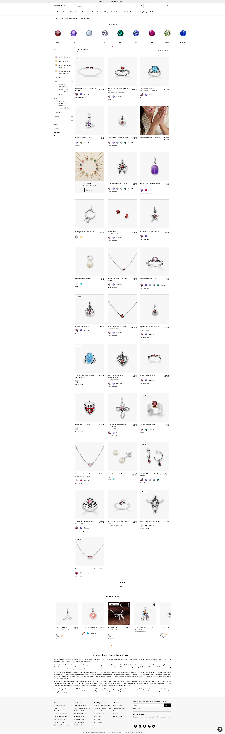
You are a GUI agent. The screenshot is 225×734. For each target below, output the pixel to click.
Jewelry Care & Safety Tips (82, 708)
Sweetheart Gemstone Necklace (85, 474)
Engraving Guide (79, 722)
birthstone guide (152, 667)
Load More (122, 582)
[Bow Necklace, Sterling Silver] (109, 635)
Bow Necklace (112, 627)
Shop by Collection (71, 19)
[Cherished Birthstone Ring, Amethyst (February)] (146, 285)
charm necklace (112, 667)
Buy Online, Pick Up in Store (102, 708)
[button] (160, 6)
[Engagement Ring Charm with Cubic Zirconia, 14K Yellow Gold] (81, 237)
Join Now (136, 720)
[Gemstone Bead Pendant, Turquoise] (81, 284)
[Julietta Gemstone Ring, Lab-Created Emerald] (146, 430)
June (136, 42)
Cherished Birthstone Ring (148, 279)
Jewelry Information (80, 705)
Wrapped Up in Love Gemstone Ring (117, 522)
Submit (167, 705)
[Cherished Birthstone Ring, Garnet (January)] (141, 285)
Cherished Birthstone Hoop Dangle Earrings (151, 475)
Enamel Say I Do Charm (82, 425)
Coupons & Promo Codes (61, 725)
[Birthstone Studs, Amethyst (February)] (113, 238)
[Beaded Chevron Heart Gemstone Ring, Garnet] (109, 96)
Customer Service (59, 705)
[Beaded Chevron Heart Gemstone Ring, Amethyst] (113, 96)
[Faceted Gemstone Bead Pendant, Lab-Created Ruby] (146, 190)
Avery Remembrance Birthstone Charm (150, 327)
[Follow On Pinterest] (149, 726)
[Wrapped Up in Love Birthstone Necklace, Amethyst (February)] (113, 284)
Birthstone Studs (113, 231)
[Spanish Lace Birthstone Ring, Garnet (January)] (76, 527)
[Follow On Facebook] (144, 726)
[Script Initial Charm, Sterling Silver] (57, 635)
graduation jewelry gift (143, 689)
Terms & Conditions (111, 732)
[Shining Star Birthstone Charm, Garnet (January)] (141, 236)
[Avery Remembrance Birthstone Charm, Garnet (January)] (141, 334)
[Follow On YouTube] (153, 726)
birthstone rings (98, 689)
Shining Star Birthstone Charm (149, 231)
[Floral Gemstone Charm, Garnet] (76, 330)
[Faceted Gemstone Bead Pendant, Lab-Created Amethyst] (141, 190)
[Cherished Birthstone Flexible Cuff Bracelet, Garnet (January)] (76, 94)
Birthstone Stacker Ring (147, 375)
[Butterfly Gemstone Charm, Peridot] (81, 143)
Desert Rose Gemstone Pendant (150, 521)
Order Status (58, 711)
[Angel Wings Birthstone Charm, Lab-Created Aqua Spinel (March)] (117, 188)
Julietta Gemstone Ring (147, 425)
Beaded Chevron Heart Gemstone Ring (118, 89)
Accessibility (120, 732)
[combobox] (110, 6)
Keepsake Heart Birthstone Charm (118, 138)
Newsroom (116, 711)
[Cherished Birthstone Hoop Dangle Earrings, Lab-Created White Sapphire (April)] (154, 480)
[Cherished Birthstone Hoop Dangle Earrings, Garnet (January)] (141, 479)
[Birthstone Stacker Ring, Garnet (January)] (141, 380)
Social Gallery (98, 716)
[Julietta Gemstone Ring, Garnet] (141, 429)
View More (59, 78)
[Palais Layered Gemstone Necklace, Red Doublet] (76, 573)
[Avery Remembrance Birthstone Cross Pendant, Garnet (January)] (109, 432)
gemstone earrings (155, 691)
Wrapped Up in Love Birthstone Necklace (117, 279)
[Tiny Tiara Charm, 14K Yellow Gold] (166, 634)
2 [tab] (113, 47)
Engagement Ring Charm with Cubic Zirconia (84, 232)
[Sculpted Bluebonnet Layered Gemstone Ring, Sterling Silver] (76, 381)
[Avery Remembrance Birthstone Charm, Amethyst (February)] (146, 334)
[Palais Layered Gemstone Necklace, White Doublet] (81, 573)
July (152, 42)
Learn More (89, 190)
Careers (115, 714)
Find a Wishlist (98, 722)
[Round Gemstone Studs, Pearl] (109, 478)
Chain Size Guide (79, 711)
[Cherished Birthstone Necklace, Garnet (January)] (109, 332)
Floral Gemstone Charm (82, 326)
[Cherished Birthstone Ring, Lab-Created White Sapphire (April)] (154, 285)
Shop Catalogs (98, 719)
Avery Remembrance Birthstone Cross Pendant (117, 425)
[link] (106, 12)
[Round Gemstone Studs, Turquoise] (113, 479)
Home (56, 19)
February (73, 42)
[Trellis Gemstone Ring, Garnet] (141, 94)
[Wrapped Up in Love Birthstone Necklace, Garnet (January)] (109, 284)
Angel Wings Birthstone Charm (117, 184)
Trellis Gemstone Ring (147, 88)
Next (189, 35)
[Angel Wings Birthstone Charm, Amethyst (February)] (113, 188)
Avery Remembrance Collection (150, 665)
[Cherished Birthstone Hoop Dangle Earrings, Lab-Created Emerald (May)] (158, 480)
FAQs (55, 708)
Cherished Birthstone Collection (150, 138)
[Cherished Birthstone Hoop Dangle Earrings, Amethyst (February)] (146, 480)
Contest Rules (117, 716)
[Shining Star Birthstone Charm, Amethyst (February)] (146, 236)
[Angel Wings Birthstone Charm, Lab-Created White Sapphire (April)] (121, 188)
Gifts (61, 19)
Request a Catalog (59, 722)
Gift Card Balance (59, 719)
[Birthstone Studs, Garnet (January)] (109, 237)
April (105, 42)
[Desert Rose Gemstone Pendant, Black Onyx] (146, 525)
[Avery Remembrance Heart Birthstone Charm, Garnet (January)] (109, 383)
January (58, 42)
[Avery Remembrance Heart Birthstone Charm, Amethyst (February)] (113, 384)
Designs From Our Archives (102, 705)
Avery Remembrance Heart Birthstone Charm (116, 376)
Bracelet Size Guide (80, 714)
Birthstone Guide (79, 719)
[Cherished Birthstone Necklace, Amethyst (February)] (113, 333)
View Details (123, 1)
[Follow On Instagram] (135, 726)
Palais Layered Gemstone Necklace (86, 569)
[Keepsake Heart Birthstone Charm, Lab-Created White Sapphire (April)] (121, 143)
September (183, 42)
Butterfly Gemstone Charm (83, 138)
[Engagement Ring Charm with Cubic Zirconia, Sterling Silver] (76, 236)
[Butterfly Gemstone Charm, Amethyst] (76, 142)
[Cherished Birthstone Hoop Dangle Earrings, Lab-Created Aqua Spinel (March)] (150, 480)
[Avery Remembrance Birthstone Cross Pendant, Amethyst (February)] (113, 433)
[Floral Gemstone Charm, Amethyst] (81, 330)
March (89, 42)
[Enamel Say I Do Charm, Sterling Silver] (76, 428)
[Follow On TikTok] (140, 726)
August (167, 42)
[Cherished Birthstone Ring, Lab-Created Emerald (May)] (158, 285)
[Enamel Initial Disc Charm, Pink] (83, 633)
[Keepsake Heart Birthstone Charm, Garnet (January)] (109, 142)
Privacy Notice (136, 708)
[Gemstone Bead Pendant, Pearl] (76, 283)
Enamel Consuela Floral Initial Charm (141, 628)
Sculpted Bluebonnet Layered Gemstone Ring (84, 376)
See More (86, 94)
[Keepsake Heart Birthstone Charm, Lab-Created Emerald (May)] (125, 143)
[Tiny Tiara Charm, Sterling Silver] (161, 634)
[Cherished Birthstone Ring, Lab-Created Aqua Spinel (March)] (150, 285)
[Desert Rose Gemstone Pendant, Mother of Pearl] (141, 525)
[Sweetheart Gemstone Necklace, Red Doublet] (81, 480)
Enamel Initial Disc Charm (89, 627)
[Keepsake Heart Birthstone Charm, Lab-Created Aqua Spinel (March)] (117, 143)
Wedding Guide (78, 725)
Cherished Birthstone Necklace (117, 326)
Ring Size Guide (79, 716)
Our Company (117, 705)
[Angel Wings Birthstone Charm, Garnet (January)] (109, 188)
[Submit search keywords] (142, 6)
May (120, 42)
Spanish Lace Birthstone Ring (84, 521)
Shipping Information (60, 714)
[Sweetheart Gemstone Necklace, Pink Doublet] (76, 480)
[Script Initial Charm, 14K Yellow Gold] (62, 636)
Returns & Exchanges (60, 716)
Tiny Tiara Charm (165, 627)
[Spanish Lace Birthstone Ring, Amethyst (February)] (81, 528)
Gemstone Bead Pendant (83, 279)
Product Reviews (99, 714)
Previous (36, 35)
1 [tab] (112, 47)
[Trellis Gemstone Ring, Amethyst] (146, 95)
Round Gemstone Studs (115, 474)
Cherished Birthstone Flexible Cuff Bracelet (85, 89)
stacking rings (113, 689)
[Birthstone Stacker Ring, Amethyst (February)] (146, 380)
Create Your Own (99, 711)
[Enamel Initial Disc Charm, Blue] (88, 633)
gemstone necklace (67, 689)
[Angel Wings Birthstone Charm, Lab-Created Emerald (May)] (125, 188)
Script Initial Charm (61, 627)
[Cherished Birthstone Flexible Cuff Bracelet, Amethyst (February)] (81, 94)
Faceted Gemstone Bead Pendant (150, 184)
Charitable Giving (118, 708)
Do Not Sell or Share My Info (98, 732)
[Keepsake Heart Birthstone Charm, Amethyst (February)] (113, 143)
